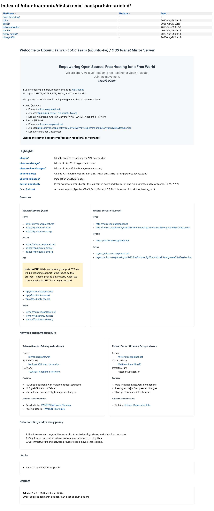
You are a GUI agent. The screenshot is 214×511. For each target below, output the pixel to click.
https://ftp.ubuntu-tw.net (39, 247)
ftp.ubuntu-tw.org (67, 112)
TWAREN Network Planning (56, 405)
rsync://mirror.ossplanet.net (40, 311)
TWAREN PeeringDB (54, 408)
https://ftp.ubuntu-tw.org (39, 251)
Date (163, 13)
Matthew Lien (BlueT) (129, 364)
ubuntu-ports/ (28, 173)
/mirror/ (30, 189)
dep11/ (6, 24)
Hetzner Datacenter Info (137, 405)
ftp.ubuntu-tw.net (46, 112)
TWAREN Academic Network (44, 371)
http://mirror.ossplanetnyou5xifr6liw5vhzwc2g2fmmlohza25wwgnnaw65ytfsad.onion (84, 127)
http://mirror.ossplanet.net (39, 223)
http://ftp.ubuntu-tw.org (38, 231)
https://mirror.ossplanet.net (40, 244)
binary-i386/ (9, 37)
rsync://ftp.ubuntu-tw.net (39, 315)
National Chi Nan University (43, 364)
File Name (8, 13)
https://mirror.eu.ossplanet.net (112, 240)
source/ (6, 30)
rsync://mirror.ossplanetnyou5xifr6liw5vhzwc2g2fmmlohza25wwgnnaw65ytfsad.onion (143, 257)
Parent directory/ (11, 17)
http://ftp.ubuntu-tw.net (38, 227)
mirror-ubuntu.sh (30, 183)
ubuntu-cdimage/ (30, 163)
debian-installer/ (11, 27)
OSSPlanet (78, 89)
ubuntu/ (24, 158)
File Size (123, 13)
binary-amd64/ (10, 34)
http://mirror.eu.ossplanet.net (112, 223)
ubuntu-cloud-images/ (33, 168)
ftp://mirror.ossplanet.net (39, 291)
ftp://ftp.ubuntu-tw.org (37, 298)
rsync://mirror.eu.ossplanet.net (112, 253)
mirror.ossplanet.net (49, 109)
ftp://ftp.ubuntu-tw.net (37, 295)
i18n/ (5, 20)
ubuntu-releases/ (30, 178)
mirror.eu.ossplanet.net (50, 124)
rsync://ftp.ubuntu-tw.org (39, 319)
